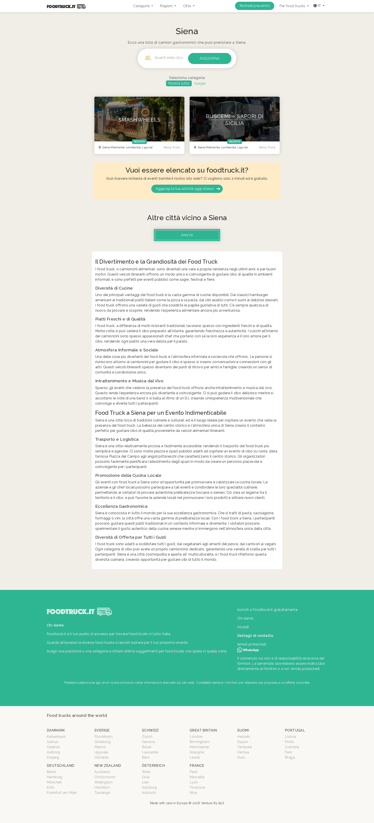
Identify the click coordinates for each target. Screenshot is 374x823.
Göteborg (102, 742)
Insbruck (149, 793)
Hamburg (55, 777)
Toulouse (197, 787)
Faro (288, 752)
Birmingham (200, 742)
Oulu (241, 757)
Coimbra (292, 747)
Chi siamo (245, 618)
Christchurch (104, 777)
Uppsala (101, 752)
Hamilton (102, 787)
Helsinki (243, 737)
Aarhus (52, 742)
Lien (145, 782)
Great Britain (203, 730)
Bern (146, 757)
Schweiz (150, 730)
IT (319, 6)
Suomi (243, 730)
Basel (146, 747)
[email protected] (305, 669)
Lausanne (150, 752)
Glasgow (197, 752)
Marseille (197, 777)
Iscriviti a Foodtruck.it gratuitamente (267, 610)
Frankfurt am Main (62, 793)
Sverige (102, 730)
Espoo (242, 742)
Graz (146, 777)
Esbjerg (53, 757)
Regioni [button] (166, 6)
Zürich (147, 737)
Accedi (243, 627)
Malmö (100, 747)
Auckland (102, 772)
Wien (146, 772)
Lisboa (290, 737)
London (196, 737)
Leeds (195, 757)
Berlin (51, 772)
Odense (53, 747)
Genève (148, 742)
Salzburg (149, 787)
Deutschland (60, 766)
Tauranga (102, 793)
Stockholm (103, 737)
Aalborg (53, 752)
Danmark (56, 730)
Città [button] (187, 6)
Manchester (199, 747)
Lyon (194, 782)
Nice (193, 793)
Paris (194, 772)
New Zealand (107, 766)
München (54, 782)
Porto (289, 742)
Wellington (103, 782)
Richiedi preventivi (255, 6)
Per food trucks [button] (292, 6)
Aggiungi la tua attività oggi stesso (185, 189)
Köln (51, 787)
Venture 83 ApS (212, 803)
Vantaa (243, 752)
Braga (290, 757)
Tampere (244, 747)
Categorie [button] (141, 6)
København (56, 737)
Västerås (101, 757)
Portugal (295, 730)
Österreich (153, 766)
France (197, 766)
